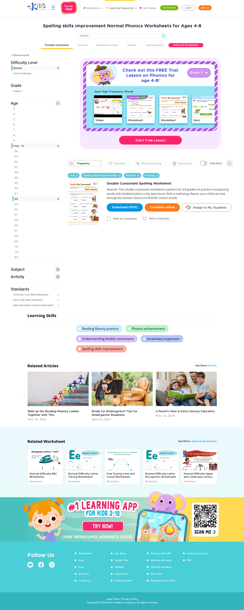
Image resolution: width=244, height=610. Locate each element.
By (71, 163)
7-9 (16, 252)
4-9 (16, 204)
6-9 (16, 241)
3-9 (16, 177)
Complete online (162, 207)
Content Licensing (197, 553)
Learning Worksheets (203, 441)
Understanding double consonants (108, 339)
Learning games (154, 45)
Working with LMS (161, 553)
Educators (93, 8)
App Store (120, 553)
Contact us (84, 580)
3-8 (16, 172)
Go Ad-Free (169, 7)
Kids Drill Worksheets (185, 45)
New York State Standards (28, 299)
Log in (188, 7)
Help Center (121, 573)
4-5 (16, 183)
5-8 (16, 220)
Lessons (82, 45)
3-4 (16, 151)
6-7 (16, 230)
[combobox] (87, 163)
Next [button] (219, 396)
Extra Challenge (22, 73)
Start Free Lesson (150, 140)
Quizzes (131, 45)
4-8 (16, 198)
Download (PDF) (125, 207)
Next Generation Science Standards (33, 305)
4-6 (16, 188)
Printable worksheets (57, 45)
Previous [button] (24, 396)
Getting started (123, 580)
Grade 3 (17, 91)
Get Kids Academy (161, 567)
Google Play (121, 560)
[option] (58, 396)
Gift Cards (149, 8)
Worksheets (85, 553)
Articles (212, 365)
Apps (81, 560)
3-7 (16, 167)
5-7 (16, 214)
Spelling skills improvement (102, 349)
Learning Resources (121, 8)
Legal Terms (113, 599)
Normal (17, 68)
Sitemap (119, 567)
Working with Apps (161, 560)
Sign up (205, 7)
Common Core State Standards (30, 294)
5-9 (16, 225)
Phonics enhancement (148, 328)
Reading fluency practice (100, 328)
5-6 (16, 209)
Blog (81, 567)
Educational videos (107, 45)
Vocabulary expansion (163, 339)
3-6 (16, 161)
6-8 (16, 236)
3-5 (16, 156)
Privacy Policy (130, 599)
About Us (83, 573)
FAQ (189, 560)
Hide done (216, 163)
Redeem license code (163, 580)
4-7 (16, 193)
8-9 (16, 257)
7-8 (16, 246)
